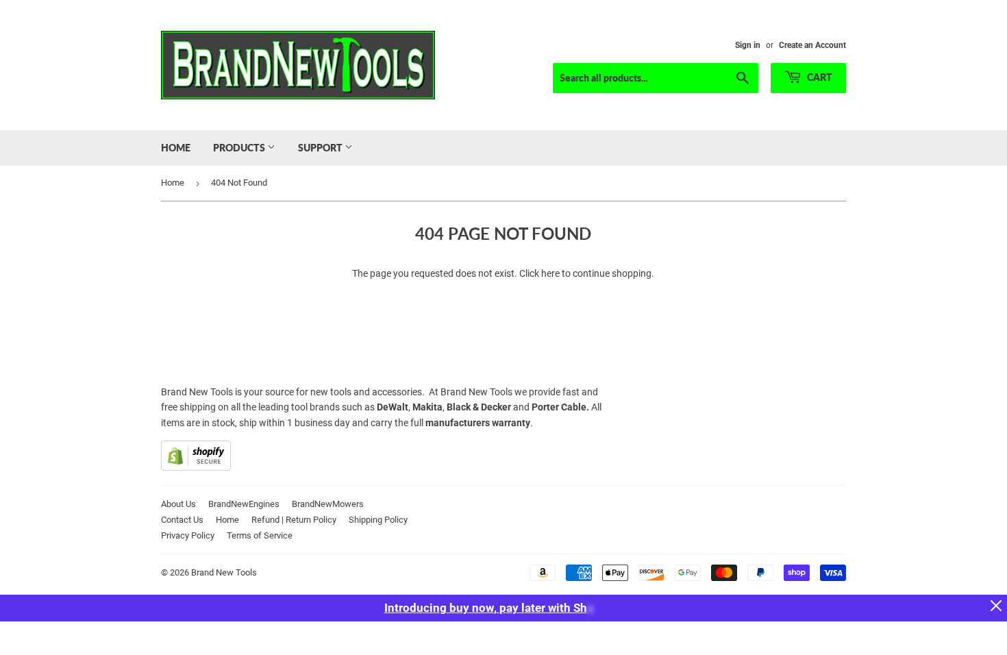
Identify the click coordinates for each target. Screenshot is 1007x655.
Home (175, 147)
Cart (818, 77)
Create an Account (812, 45)
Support (321, 147)
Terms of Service (260, 535)
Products (240, 147)
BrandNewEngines (243, 504)
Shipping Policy (378, 520)
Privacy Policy (187, 535)
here (550, 273)
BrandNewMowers (328, 504)
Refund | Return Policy (293, 520)
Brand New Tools (224, 572)
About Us (178, 504)
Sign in (747, 45)
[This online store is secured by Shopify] (196, 467)
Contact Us (182, 520)
